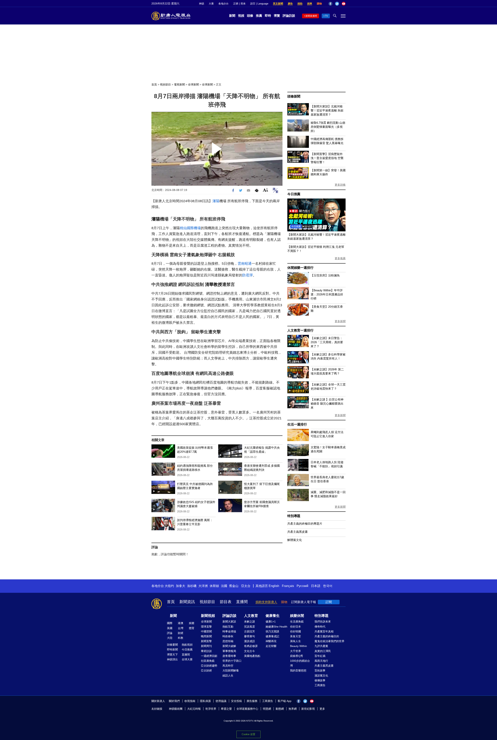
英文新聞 (278, 3)
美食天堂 (295, 636)
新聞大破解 (229, 646)
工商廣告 (320, 685)
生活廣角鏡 (297, 621)
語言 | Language (259, 3)
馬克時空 (227, 665)
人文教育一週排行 (300, 330)
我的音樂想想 (298, 670)
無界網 (292, 708)
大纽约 (169, 586)
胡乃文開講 (272, 631)
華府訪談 (206, 651)
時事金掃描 (229, 631)
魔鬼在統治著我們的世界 (329, 641)
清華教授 (213, 284)
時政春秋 (227, 636)
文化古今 (249, 651)
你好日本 (295, 626)
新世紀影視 (308, 708)
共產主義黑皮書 (297, 531)
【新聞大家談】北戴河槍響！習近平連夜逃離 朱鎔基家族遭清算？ (327, 110)
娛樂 (191, 623)
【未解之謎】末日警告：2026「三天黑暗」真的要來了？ (327, 342)
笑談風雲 (249, 626)
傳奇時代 (320, 626)
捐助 (299, 3)
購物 (319, 3)
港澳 (180, 623)
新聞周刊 (206, 646)
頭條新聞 (293, 96)
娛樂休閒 (297, 616)
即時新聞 (172, 649)
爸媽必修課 (251, 646)
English (274, 586)
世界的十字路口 (232, 660)
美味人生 (295, 641)
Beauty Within (298, 646)
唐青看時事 (229, 655)
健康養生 (273, 616)
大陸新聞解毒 (230, 670)
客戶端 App (284, 701)
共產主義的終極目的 (327, 636)
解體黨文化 (294, 540)
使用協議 (220, 701)
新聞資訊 (187, 602)
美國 (169, 628)
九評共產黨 (321, 646)
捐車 (309, 3)
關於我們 (174, 701)
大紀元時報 (194, 708)
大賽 (211, 3)
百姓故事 (320, 670)
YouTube (344, 4)
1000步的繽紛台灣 (300, 663)
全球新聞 (193, 84)
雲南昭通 (245, 264)
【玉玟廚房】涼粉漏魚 (325, 275)
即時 (268, 15)
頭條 (250, 15)
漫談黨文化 (321, 675)
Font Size (265, 189)
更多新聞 (340, 321)
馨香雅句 (249, 636)
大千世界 (295, 651)
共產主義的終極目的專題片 (304, 523)
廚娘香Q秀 (296, 655)
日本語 (315, 586)
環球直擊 (206, 626)
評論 (169, 633)
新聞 (232, 15)
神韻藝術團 (175, 708)
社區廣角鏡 (208, 660)
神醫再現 (271, 641)
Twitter (337, 4)
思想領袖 (227, 641)
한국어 (327, 586)
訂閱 (329, 602)
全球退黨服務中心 (247, 708)
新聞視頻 (208, 616)
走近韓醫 (271, 646)
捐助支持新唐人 (266, 602)
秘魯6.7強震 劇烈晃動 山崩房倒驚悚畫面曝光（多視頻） (328, 126)
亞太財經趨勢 (209, 665)
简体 (243, 3)
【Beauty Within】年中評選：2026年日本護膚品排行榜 (327, 294)
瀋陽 (215, 201)
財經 (180, 633)
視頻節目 (165, 84)
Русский (302, 586)
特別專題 (293, 516)
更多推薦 (340, 258)
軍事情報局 (229, 651)
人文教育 (251, 616)
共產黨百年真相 (324, 631)
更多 (322, 708)
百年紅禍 (320, 655)
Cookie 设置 (248, 734)
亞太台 (245, 586)
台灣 (180, 628)
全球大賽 (187, 659)
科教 (180, 637)
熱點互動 (227, 626)
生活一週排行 (297, 424)
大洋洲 (203, 586)
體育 (191, 628)
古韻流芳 (249, 631)
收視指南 (189, 701)
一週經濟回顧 (209, 655)
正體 (235, 3)
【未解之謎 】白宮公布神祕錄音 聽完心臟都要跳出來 (327, 403)
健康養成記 (272, 636)
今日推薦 (293, 194)
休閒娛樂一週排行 (300, 268)
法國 (224, 586)
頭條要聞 (172, 644)
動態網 (280, 708)
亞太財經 (206, 670)
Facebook (330, 4)
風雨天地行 (321, 660)
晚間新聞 (206, 636)
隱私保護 (205, 701)
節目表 (225, 602)
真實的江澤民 (323, 651)
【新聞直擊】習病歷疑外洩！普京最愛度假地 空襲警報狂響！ (327, 158)
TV (326, 16)
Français (288, 586)
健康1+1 (271, 621)
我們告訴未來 (323, 621)
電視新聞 (179, 84)
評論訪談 (289, 15)
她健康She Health (276, 626)
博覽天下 (172, 654)
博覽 (277, 15)
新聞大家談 (229, 621)
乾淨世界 (210, 708)
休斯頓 (214, 586)
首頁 (154, 84)
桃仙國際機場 (190, 228)
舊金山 (233, 586)
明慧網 (267, 708)
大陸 (169, 637)
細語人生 (227, 675)
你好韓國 (295, 631)
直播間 (242, 602)
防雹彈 (247, 275)
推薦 (259, 15)
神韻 (201, 3)
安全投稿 (236, 701)
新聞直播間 (311, 16)
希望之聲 (226, 708)
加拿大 (180, 586)
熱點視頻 (187, 644)
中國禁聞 (206, 631)
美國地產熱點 (252, 655)
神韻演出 (172, 659)
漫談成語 (249, 641)
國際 (169, 623)
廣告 (290, 3)
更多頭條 (340, 184)
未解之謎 (249, 621)
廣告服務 (252, 701)
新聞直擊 (206, 641)
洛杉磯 (191, 586)
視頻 (241, 15)
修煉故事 (320, 680)
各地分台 (223, 3)
